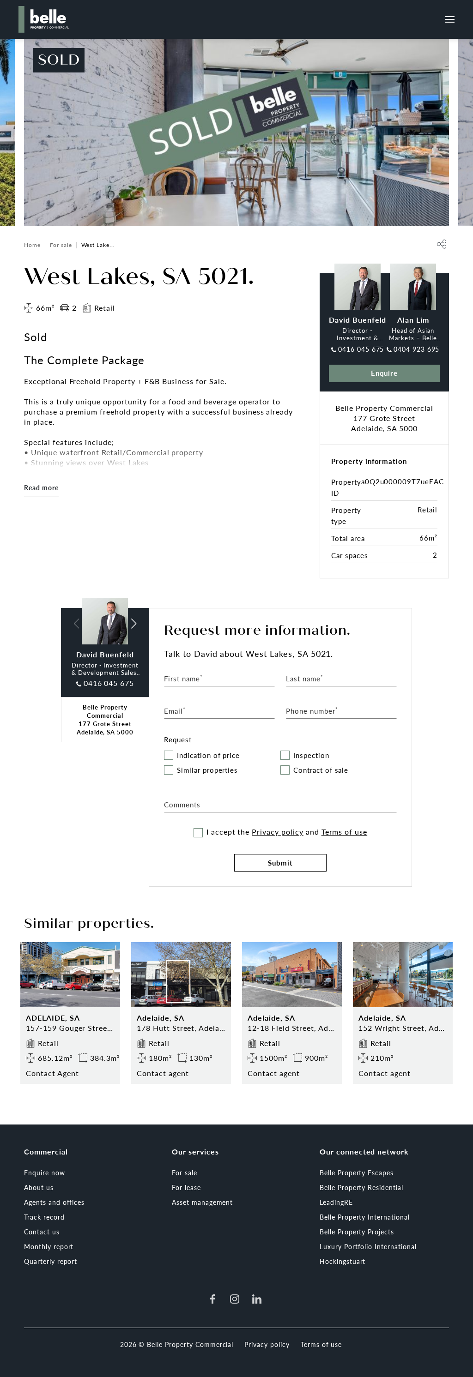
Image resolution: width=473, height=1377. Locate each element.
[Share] (441, 244)
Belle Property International (365, 1216)
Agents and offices (54, 1202)
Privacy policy (277, 831)
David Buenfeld (357, 319)
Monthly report (48, 1246)
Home (32, 245)
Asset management (202, 1202)
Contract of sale (320, 770)
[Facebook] (212, 1299)
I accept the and (286, 831)
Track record (44, 1216)
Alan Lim (413, 319)
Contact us (42, 1231)
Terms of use (344, 831)
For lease (186, 1187)
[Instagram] (234, 1299)
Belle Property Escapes (357, 1172)
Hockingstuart (342, 1261)
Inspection (311, 755)
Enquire (384, 373)
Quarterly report (50, 1261)
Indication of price (208, 755)
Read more (41, 487)
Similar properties (207, 770)
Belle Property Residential (361, 1187)
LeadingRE (336, 1202)
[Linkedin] (257, 1299)
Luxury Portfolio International (368, 1246)
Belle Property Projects (357, 1231)
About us (39, 1187)
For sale (61, 245)
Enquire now (44, 1172)
